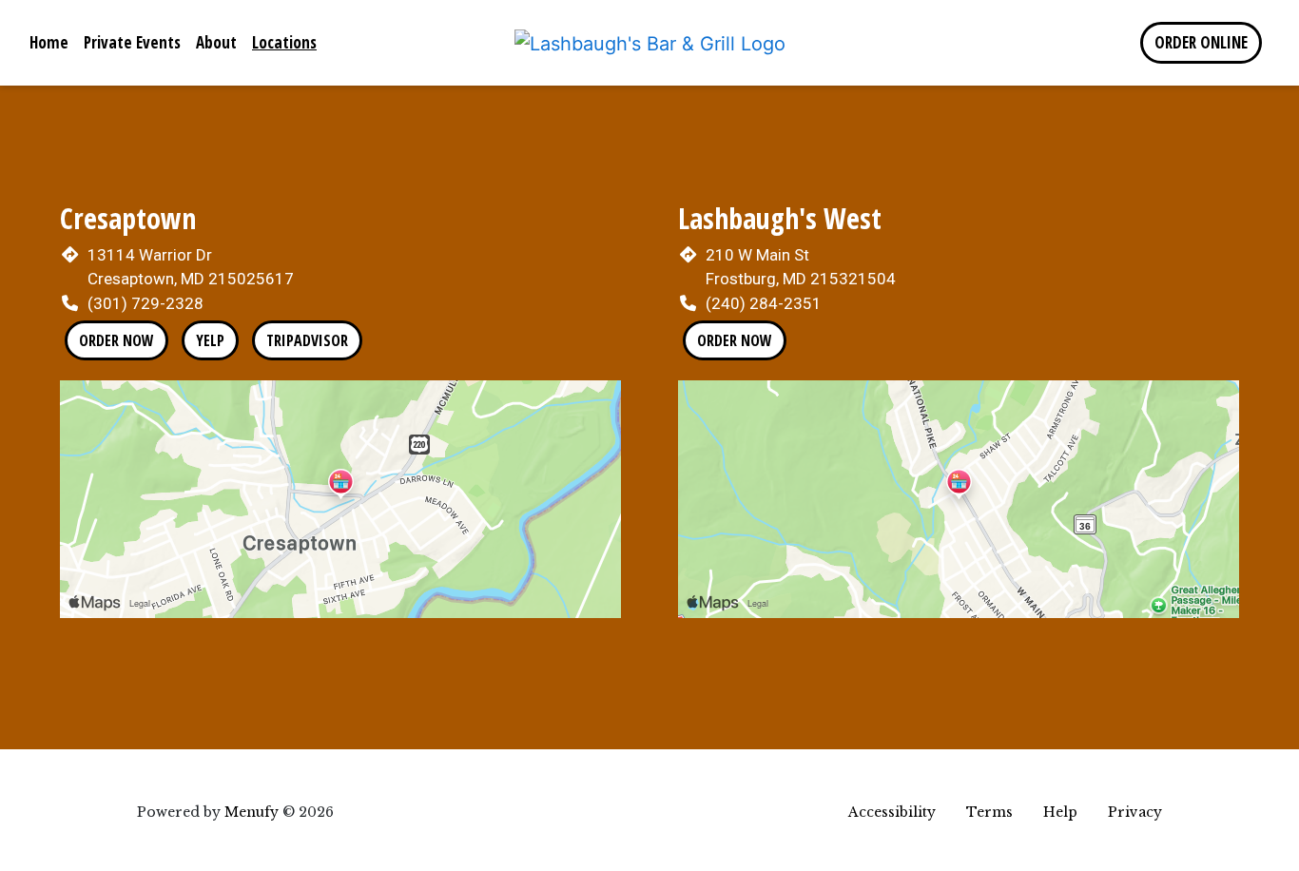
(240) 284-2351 (764, 303)
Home (48, 42)
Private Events (132, 42)
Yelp (210, 340)
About (216, 42)
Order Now (116, 340)
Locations (284, 42)
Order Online (1201, 42)
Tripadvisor (307, 340)
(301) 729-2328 (145, 303)
